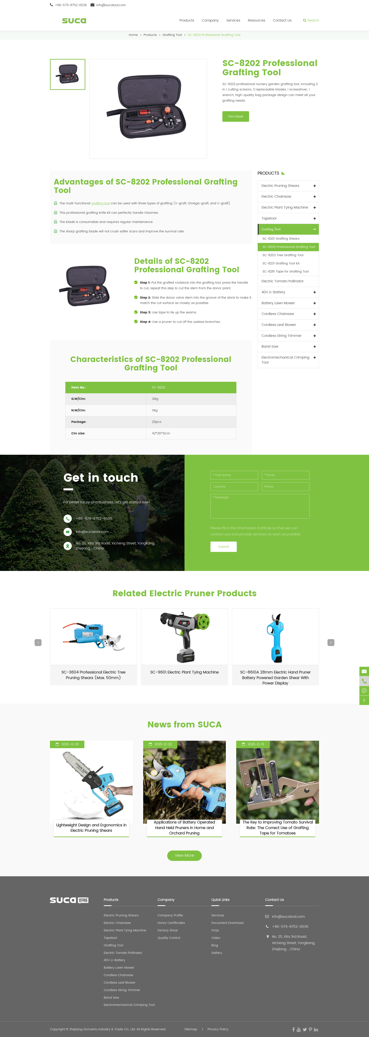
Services (233, 20)
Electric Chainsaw (276, 196)
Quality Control (169, 938)
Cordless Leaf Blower (279, 325)
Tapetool (269, 218)
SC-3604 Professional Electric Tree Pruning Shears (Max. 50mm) (93, 675)
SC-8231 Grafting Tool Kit (281, 263)
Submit (223, 546)
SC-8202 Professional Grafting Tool (214, 34)
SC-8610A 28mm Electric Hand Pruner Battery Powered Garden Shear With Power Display (275, 677)
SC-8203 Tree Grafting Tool (283, 255)
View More (184, 855)
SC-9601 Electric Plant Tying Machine (184, 672)
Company (210, 20)
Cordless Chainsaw (278, 314)
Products (187, 20)
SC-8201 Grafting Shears (281, 238)
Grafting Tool (172, 34)
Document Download (227, 923)
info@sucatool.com (111, 5)
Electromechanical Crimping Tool (285, 360)
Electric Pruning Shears (280, 185)
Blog (214, 945)
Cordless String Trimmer (282, 336)
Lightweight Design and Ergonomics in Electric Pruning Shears (91, 828)
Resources (256, 20)
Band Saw (270, 346)
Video (215, 938)
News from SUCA (184, 725)
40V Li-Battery (273, 292)
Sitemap (190, 1029)
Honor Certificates (171, 923)
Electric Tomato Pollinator (283, 281)
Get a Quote (235, 116)
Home (133, 34)
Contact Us (282, 20)
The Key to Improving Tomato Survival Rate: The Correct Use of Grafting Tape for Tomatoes (278, 828)
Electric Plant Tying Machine (285, 207)
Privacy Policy (218, 1029)
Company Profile (170, 915)
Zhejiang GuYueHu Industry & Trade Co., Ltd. (102, 1029)
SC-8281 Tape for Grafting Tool (286, 271)
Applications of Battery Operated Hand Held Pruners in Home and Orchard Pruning (184, 828)
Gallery (216, 953)
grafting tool (100, 203)
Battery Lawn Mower (278, 303)
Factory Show (168, 930)
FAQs (215, 930)
